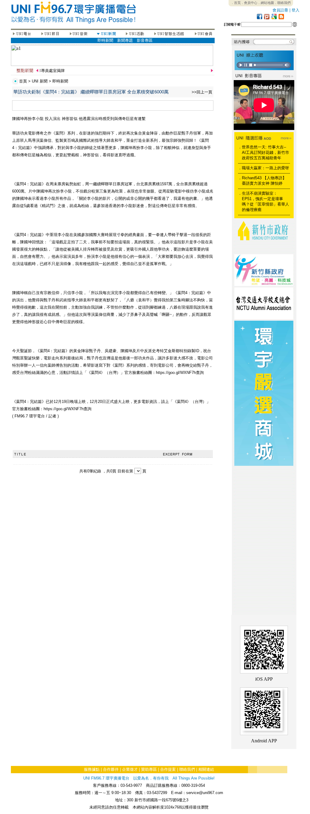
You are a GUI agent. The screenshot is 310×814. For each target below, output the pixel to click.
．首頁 (236, 3)
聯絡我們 (187, 769)
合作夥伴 (111, 769)
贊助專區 (149, 769)
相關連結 (206, 769)
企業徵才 (130, 769)
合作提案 (168, 769)
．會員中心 (249, 3)
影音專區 (145, 40)
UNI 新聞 (40, 81)
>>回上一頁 (202, 92)
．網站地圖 (265, 3)
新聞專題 (125, 40)
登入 (295, 10)
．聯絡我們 (282, 3)
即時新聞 (105, 40)
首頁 (23, 81)
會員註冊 (280, 10)
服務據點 (92, 769)
